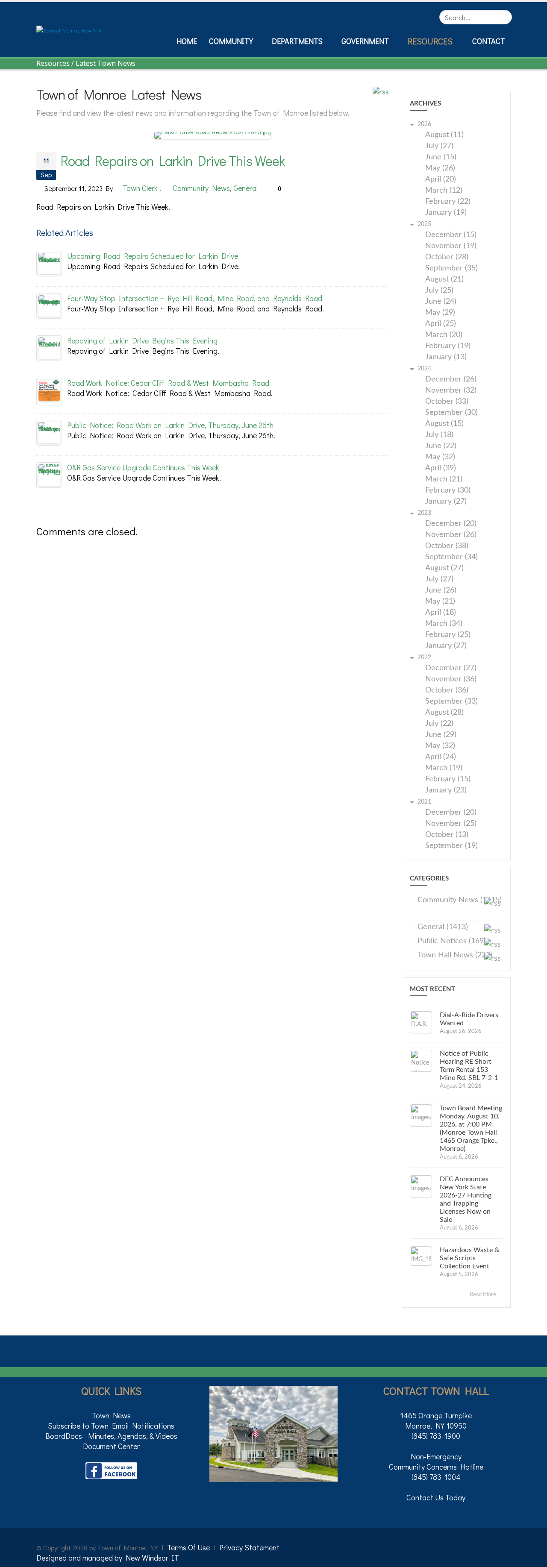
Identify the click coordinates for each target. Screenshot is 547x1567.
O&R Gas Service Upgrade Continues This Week (143, 467)
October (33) (446, 402)
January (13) (446, 357)
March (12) (443, 191)
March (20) (443, 335)
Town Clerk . (142, 188)
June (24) (440, 302)
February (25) (448, 635)
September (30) (451, 413)
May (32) (440, 457)
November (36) (450, 679)
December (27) (450, 668)
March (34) (443, 624)
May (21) (440, 602)
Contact (488, 41)
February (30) (448, 490)
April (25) (440, 324)
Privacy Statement (249, 1547)
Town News (111, 1415)
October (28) (446, 257)
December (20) (450, 524)
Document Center (111, 1446)
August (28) (444, 713)
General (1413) (443, 927)
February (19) (448, 346)
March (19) (443, 768)
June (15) (440, 157)
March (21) (443, 479)
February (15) (448, 779)
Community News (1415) (460, 900)
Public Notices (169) (452, 941)
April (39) (440, 468)
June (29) (440, 735)
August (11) (444, 135)
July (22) (439, 724)
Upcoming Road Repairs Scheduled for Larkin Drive (152, 256)
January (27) (446, 502)
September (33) (451, 701)
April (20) (440, 179)
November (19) (450, 246)
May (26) (440, 168)
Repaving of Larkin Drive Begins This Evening (142, 340)
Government (365, 41)
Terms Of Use (188, 1547)
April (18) (440, 613)
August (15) (444, 424)
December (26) (450, 379)
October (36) (446, 690)
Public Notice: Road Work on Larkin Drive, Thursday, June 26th (170, 425)
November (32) (450, 390)
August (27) (444, 568)
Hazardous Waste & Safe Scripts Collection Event (469, 1258)
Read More (483, 1294)
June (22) (440, 446)
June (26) (440, 590)
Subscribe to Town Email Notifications (111, 1425)
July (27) (439, 146)
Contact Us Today (435, 1497)
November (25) (450, 824)
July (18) (439, 435)
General (245, 188)
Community (231, 41)
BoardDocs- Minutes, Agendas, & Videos (111, 1436)
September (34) (451, 557)
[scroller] (532, 1556)
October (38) (446, 546)
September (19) (451, 846)
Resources (430, 41)
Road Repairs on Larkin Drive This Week (172, 160)
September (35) (451, 268)
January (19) (446, 213)
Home (186, 41)
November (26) (450, 535)
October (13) (446, 835)
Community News (201, 188)
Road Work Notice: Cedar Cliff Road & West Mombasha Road (168, 383)
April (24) (440, 757)
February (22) (448, 202)
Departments (297, 41)
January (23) (446, 790)
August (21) (444, 279)
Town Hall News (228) (455, 955)
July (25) (439, 291)
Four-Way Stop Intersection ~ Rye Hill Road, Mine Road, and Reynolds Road (194, 298)
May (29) (440, 313)
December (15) (450, 235)
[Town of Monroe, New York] (69, 29)
